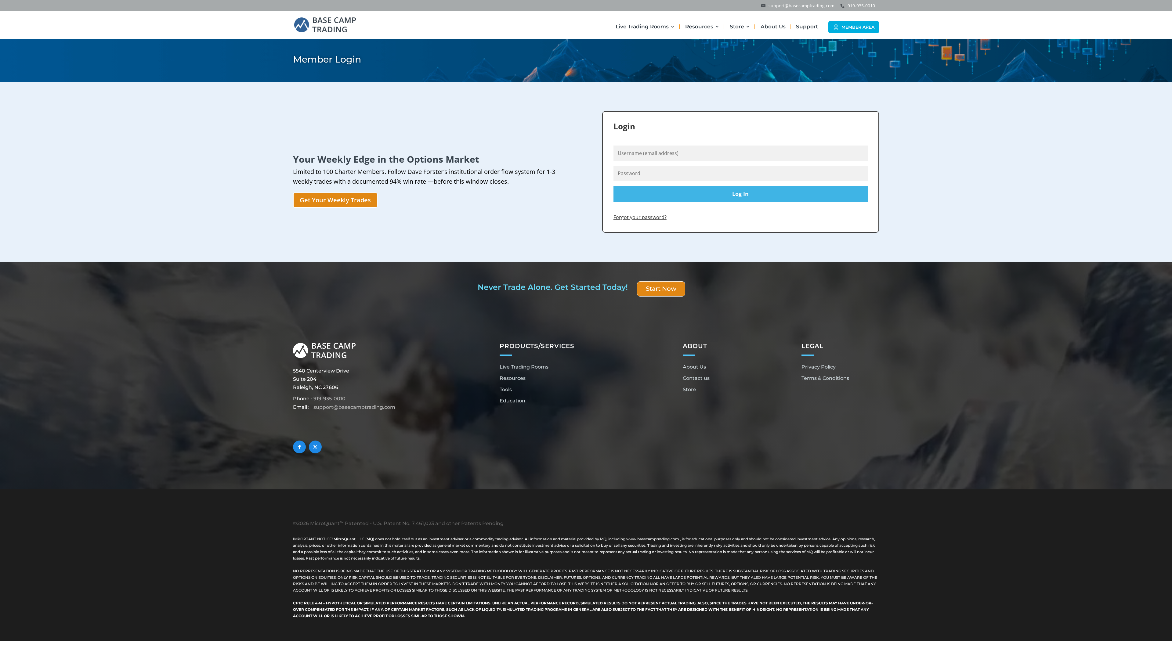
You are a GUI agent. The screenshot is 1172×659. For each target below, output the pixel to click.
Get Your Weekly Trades (335, 200)
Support (807, 27)
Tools (506, 389)
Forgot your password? (640, 217)
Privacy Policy (818, 367)
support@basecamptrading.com (354, 407)
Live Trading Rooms (642, 27)
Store (737, 27)
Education (512, 401)
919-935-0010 (329, 399)
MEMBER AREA (857, 27)
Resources (699, 27)
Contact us (696, 378)
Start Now (661, 288)
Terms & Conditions (825, 378)
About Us (773, 27)
